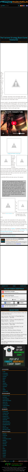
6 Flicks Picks (5, 411)
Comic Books (5, 374)
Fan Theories (5, 414)
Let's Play (5, 445)
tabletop (13, 235)
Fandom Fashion (6, 418)
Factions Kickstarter (8, 213)
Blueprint (4, 433)
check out (4, 235)
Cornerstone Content (7, 438)
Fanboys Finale (6, 413)
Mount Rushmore (6, 421)
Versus (4, 456)
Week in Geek (5, 427)
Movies (4, 378)
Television (5, 386)
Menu (3, 5)
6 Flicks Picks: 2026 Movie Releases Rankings (11, 330)
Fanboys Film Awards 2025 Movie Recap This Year (12, 332)
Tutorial (4, 455)
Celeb (4, 371)
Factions (13, 228)
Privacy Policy (22, 470)
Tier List (4, 426)
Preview (4, 451)
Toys (4, 388)
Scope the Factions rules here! (14, 153)
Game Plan (5, 419)
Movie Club (5, 402)
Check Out (5, 435)
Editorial (4, 440)
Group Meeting (6, 398)
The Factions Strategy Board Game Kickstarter (13, 39)
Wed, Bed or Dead (6, 429)
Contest (4, 437)
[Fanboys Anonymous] (14, 2)
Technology (5, 384)
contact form (18, 243)
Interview (4, 443)
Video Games (5, 391)
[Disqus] (14, 265)
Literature (5, 376)
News (4, 448)
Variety (4, 389)
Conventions (5, 373)
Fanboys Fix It (5, 416)
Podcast (4, 450)
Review (4, 453)
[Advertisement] (14, 21)
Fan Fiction (5, 442)
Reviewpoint (5, 403)
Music (4, 379)
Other (4, 381)
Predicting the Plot (6, 424)
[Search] (19, 6)
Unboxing (5, 407)
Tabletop (4, 383)
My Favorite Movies (6, 423)
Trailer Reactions (6, 405)
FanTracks (5, 397)
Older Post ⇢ (23, 286)
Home (14, 286)
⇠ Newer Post (4, 286)
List (3, 447)
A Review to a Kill (6, 395)
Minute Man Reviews (7, 400)
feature (9, 235)
